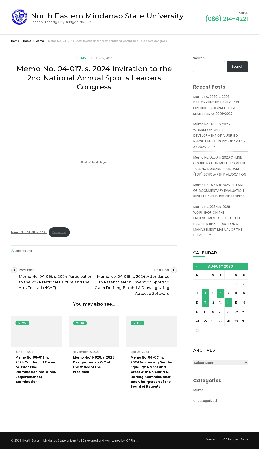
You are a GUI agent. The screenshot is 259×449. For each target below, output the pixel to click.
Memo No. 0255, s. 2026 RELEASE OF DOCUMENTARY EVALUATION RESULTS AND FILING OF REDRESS (218, 191)
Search (199, 58)
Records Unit (23, 251)
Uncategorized (205, 400)
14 (228, 303)
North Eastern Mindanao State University (107, 15)
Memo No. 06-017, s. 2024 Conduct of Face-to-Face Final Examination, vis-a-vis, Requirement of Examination (35, 369)
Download (59, 232)
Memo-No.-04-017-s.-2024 (29, 232)
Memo (82, 58)
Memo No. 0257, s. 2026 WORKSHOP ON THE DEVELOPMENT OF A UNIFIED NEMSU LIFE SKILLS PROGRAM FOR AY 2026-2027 (219, 135)
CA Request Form (235, 439)
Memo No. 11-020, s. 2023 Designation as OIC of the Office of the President (93, 364)
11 (205, 303)
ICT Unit (131, 440)
